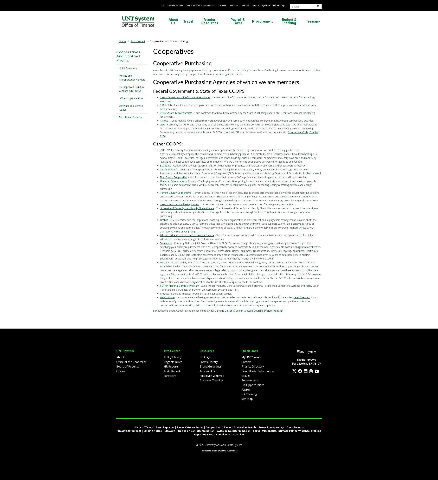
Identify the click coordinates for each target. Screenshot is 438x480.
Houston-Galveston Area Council (178, 181)
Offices (120, 371)
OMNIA (164, 220)
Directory (170, 376)
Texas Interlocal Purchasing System (179, 204)
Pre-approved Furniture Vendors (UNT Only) (132, 88)
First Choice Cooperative (173, 177)
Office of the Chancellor (131, 362)
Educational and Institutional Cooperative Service (187, 235)
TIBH (163, 105)
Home (122, 41)
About (120, 357)
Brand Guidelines (211, 366)
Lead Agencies (302, 297)
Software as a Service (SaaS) (131, 107)
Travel (188, 21)
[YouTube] (317, 371)
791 (162, 150)
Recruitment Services (130, 117)
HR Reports (171, 366)
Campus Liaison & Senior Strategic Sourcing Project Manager (249, 310)
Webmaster (232, 451)
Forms (245, 5)
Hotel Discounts (128, 68)
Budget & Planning (289, 21)
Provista (164, 293)
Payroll (245, 389)
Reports (234, 5)
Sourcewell (166, 243)
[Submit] (318, 6)
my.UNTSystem (261, 5)
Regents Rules (173, 362)
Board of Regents (127, 366)
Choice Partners (169, 169)
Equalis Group (167, 297)
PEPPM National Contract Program (179, 285)
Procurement (262, 21)
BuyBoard (165, 165)
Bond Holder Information (200, 5)
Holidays (205, 357)
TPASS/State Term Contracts (176, 113)
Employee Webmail (212, 376)
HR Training (249, 394)
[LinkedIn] (305, 371)
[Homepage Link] (306, 352)
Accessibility (207, 371)
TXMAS (164, 120)
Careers (222, 5)
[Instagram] (311, 371)
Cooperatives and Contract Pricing (128, 56)
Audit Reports (173, 371)
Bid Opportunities (252, 385)
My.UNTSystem (251, 357)
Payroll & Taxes (238, 21)
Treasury (313, 21)
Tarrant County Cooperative (175, 192)
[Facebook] (300, 371)
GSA (162, 124)
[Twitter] (294, 371)
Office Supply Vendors (131, 98)
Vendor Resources (209, 21)
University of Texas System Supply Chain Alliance (187, 208)
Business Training (211, 380)
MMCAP (164, 262)
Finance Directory (252, 366)
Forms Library (209, 362)
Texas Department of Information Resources (185, 97)
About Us (173, 21)
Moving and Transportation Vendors (132, 77)
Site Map (247, 399)
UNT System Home (172, 5)
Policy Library (172, 357)
